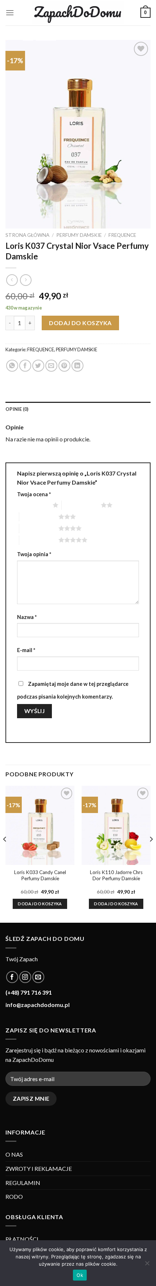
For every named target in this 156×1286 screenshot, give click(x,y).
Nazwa (27, 617)
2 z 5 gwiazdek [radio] (81, 505)
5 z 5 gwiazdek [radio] (38, 540)
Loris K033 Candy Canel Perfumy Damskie (40, 875)
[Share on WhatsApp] (12, 366)
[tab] (78, 409)
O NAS (14, 1154)
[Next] (151, 853)
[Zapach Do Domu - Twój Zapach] (78, 12)
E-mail (26, 650)
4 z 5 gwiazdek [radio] (38, 528)
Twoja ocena (34, 494)
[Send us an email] (38, 977)
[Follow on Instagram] (25, 977)
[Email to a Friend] (51, 366)
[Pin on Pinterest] (64, 366)
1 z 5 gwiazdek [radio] (33, 505)
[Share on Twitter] (38, 366)
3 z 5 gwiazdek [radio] (38, 516)
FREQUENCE (122, 235)
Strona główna (27, 235)
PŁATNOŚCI (21, 1239)
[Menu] (9, 12)
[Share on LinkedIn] (77, 366)
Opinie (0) (17, 409)
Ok (80, 1275)
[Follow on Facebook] (12, 977)
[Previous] (5, 853)
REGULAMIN (22, 1182)
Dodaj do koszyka (80, 322)
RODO (14, 1196)
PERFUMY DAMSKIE (79, 235)
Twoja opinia (34, 554)
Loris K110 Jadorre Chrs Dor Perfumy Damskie (116, 875)
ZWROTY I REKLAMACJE (38, 1168)
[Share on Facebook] (25, 366)
